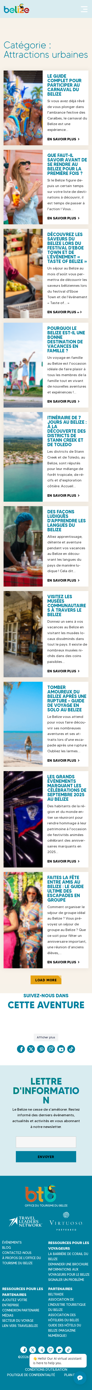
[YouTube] (61, 1049)
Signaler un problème (66, 1280)
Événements (12, 1242)
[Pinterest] (41, 1049)
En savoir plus (63, 139)
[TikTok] (71, 1049)
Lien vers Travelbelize (20, 1326)
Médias (7, 1315)
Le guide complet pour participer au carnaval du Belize (64, 85)
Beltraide (56, 1294)
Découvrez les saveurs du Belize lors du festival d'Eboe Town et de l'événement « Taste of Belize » (67, 248)
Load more (46, 980)
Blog (6, 1248)
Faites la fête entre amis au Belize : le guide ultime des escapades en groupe (65, 889)
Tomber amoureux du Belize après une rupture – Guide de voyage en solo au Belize (66, 699)
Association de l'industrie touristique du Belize (67, 1304)
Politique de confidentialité (31, 1375)
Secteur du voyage (17, 1321)
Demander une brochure (68, 1264)
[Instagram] (51, 1049)
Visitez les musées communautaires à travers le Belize (66, 605)
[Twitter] (31, 1049)
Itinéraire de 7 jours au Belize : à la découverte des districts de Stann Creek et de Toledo (67, 431)
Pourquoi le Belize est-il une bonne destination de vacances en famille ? (66, 339)
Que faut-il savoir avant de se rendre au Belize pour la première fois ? (67, 164)
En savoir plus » (64, 312)
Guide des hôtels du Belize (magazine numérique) (64, 1330)
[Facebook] (21, 1049)
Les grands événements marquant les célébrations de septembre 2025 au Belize (66, 788)
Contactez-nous (16, 1253)
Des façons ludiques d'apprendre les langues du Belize (66, 520)
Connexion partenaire (20, 1310)
